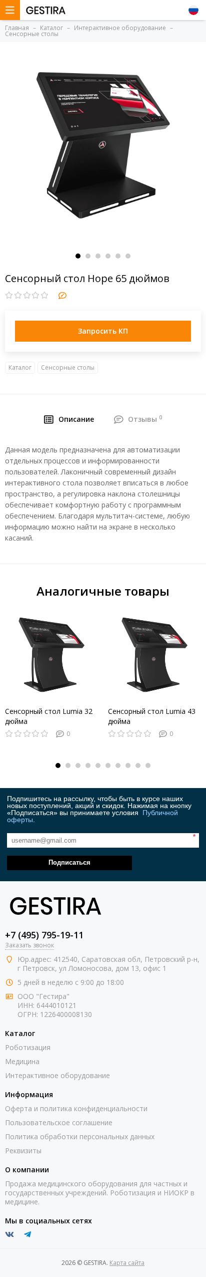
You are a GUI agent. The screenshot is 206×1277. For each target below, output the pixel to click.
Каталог (20, 367)
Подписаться (69, 862)
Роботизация (27, 1047)
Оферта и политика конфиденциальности (76, 1108)
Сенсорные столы (67, 367)
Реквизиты (23, 1150)
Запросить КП (103, 331)
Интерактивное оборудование (57, 1075)
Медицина (22, 1061)
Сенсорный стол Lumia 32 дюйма (48, 716)
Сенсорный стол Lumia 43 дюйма (152, 716)
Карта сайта (127, 1262)
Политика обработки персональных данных (79, 1136)
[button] (78, 256)
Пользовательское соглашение (58, 1122)
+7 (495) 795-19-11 (44, 934)
